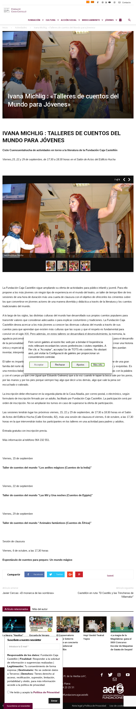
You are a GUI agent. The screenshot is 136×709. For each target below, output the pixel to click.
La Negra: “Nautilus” (12, 635)
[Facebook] (100, 675)
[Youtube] (126, 675)
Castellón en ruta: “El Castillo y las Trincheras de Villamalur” (106, 594)
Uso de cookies (117, 705)
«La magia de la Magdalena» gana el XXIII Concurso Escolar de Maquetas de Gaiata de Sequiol (121, 642)
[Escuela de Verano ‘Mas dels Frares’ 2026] (40, 624)
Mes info (97, 364)
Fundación (34, 20)
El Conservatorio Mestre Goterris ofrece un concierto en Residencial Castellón (67, 642)
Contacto (126, 2)
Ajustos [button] (80, 364)
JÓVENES (109, 20)
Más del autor (40, 609)
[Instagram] (118, 675)
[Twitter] (109, 675)
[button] (129, 20)
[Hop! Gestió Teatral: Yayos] (94, 624)
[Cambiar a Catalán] (93, 2)
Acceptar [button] (38, 364)
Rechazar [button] (60, 364)
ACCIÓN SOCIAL (68, 20)
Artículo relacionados (16, 609)
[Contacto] (113, 679)
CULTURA (50, 20)
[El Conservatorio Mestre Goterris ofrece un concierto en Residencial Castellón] (68, 624)
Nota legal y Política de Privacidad (89, 705)
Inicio (5, 27)
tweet (110, 575)
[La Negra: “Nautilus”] (14, 624)
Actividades (21, 27)
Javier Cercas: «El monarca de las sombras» (28, 593)
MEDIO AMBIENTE (91, 20)
